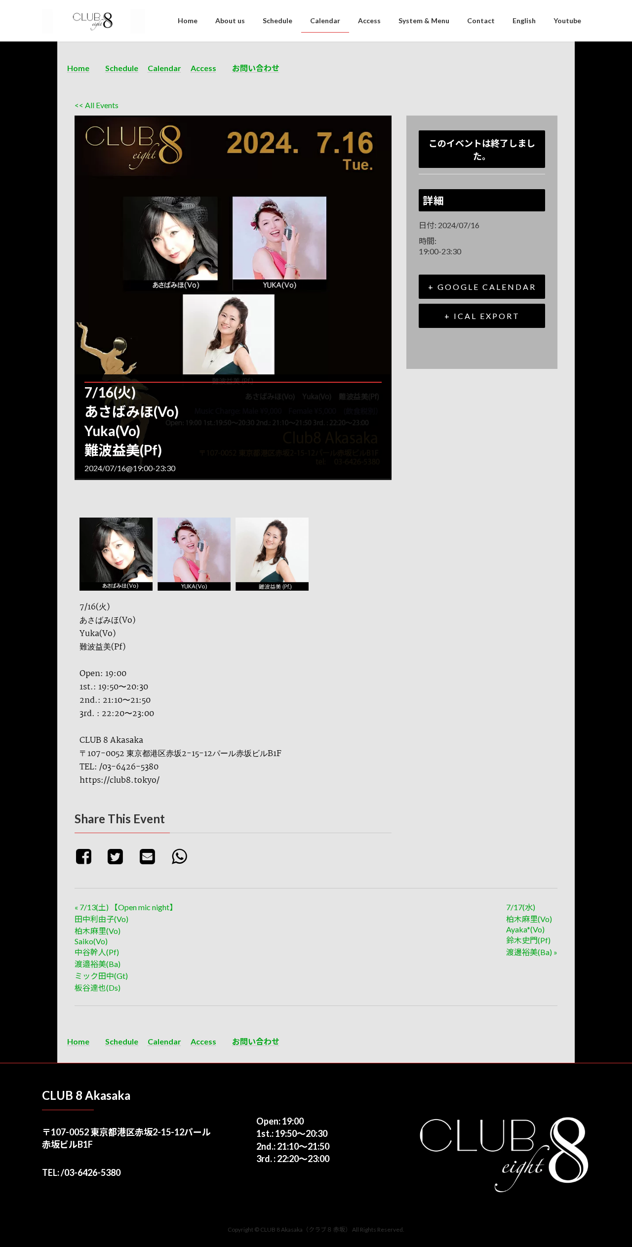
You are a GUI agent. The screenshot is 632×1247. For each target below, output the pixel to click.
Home (78, 68)
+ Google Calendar (482, 286)
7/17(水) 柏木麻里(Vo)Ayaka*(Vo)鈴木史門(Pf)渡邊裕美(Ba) (531, 929)
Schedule (121, 68)
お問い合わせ (255, 68)
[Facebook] (89, 856)
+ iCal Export (482, 316)
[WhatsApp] (183, 856)
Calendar (164, 68)
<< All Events (96, 105)
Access (203, 68)
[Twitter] (119, 856)
